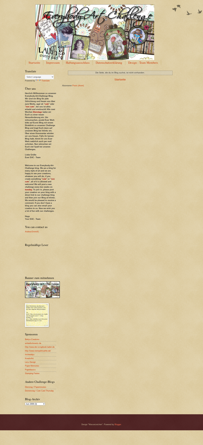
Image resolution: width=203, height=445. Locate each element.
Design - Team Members (143, 63)
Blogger (118, 424)
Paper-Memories (32, 366)
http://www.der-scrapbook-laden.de (40, 347)
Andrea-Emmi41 (32, 232)
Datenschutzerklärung (109, 63)
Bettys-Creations (32, 339)
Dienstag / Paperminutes (35, 387)
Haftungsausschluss (78, 63)
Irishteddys (29, 354)
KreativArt (29, 358)
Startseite (34, 63)
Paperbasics (30, 370)
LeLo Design (30, 362)
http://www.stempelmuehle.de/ (38, 351)
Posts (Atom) (78, 85)
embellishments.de (33, 343)
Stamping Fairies (32, 373)
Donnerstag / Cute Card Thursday (39, 391)
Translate (46, 81)
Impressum (53, 63)
